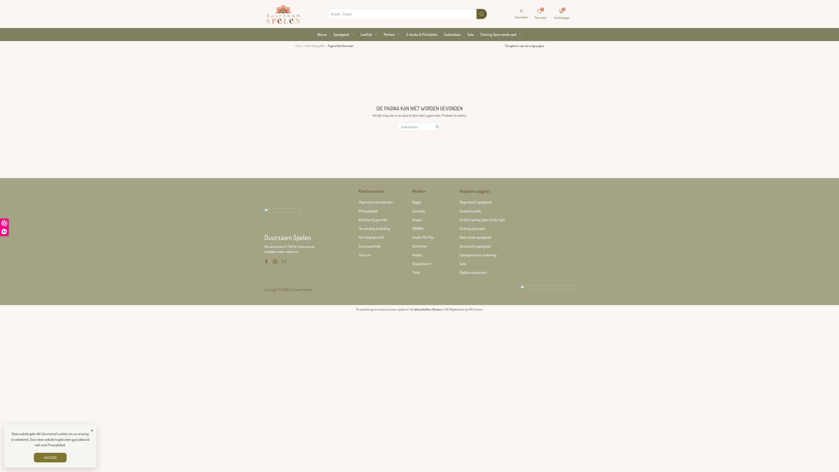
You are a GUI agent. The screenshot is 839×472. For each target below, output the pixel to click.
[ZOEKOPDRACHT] (437, 127)
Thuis (298, 46)
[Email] (284, 261)
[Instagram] (275, 261)
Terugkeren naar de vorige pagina (524, 46)
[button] (521, 14)
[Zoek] (482, 14)
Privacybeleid (56, 445)
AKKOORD (50, 457)
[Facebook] (266, 261)
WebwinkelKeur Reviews (428, 309)
